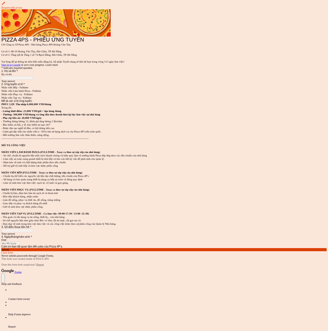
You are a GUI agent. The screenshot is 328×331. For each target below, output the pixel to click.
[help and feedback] (3, 278)
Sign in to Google (10, 64)
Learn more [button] (51, 64)
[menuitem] (167, 294)
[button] (164, 5)
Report (40, 264)
